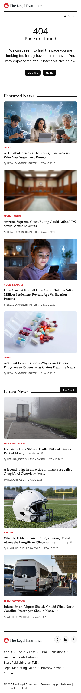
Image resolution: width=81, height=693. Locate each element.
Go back (33, 72)
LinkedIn (23, 688)
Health (8, 532)
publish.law (63, 684)
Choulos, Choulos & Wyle (23, 548)
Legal (7, 147)
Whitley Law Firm (18, 616)
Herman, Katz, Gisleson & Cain (26, 459)
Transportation (14, 443)
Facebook (9, 688)
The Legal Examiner (25, 684)
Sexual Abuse (12, 216)
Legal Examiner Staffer (22, 163)
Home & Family (13, 284)
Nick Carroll (15, 479)
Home (49, 72)
